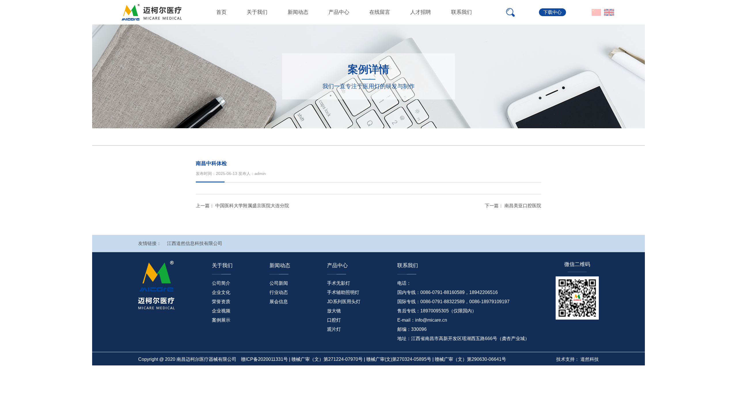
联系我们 (461, 12)
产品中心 (338, 12)
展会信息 (278, 301)
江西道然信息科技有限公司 (194, 243)
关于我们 (257, 12)
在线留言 (379, 12)
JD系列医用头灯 (343, 301)
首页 (221, 12)
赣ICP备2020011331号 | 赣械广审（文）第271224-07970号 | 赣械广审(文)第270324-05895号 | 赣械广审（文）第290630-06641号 (373, 359)
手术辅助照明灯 (343, 292)
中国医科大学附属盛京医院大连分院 (252, 205)
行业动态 (278, 292)
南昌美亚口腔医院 (522, 205)
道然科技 (589, 359)
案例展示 (221, 320)
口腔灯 (334, 320)
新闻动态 (298, 12)
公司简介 (221, 283)
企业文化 (221, 292)
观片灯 (334, 329)
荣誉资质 (221, 301)
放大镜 (334, 310)
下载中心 (552, 12)
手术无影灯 (338, 283)
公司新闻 (278, 283)
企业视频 (221, 310)
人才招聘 (420, 12)
